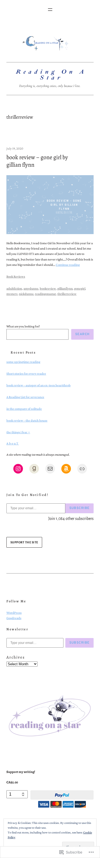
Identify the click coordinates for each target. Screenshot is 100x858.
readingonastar (45, 294)
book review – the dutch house (26, 420)
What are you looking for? (23, 326)
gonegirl (79, 288)
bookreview (48, 288)
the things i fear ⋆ (18, 432)
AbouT (12, 443)
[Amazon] (66, 469)
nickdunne (26, 294)
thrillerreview (67, 294)
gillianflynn (65, 288)
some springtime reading (23, 362)
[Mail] (50, 469)
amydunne (30, 288)
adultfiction (14, 288)
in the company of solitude (24, 409)
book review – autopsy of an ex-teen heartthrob (38, 385)
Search (82, 334)
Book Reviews (15, 276)
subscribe (79, 508)
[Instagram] (18, 469)
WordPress (14, 613)
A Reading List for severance (25, 397)
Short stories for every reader (26, 373)
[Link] (82, 469)
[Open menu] (50, 9)
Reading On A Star (51, 74)
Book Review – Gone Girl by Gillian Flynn (37, 161)
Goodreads (13, 618)
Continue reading (68, 265)
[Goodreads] (34, 469)
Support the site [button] (24, 542)
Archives (15, 657)
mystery (12, 294)
